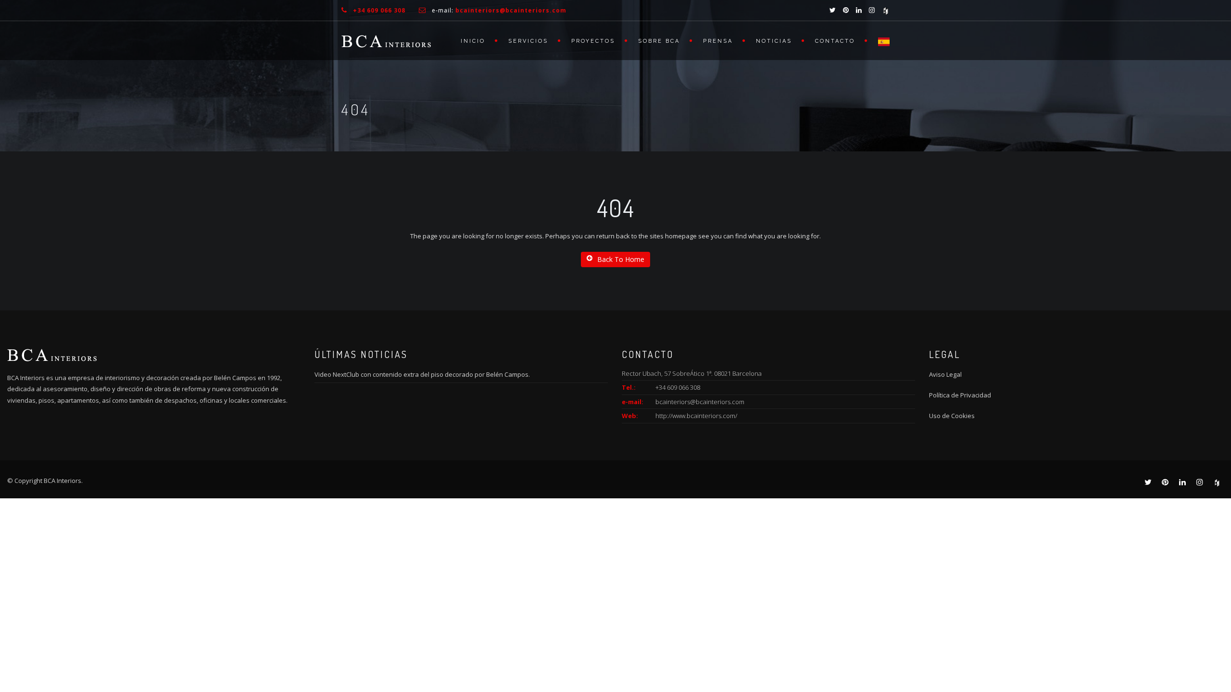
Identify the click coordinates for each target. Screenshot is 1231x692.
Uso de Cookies (952, 415)
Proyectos (593, 41)
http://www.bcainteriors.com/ (696, 415)
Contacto (835, 41)
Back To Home (620, 259)
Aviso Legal (945, 374)
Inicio (473, 41)
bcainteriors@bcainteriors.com (699, 401)
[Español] (879, 40)
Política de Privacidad (960, 395)
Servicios (528, 41)
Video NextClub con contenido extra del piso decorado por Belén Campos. (422, 374)
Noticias (774, 41)
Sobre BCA (659, 41)
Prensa (718, 41)
